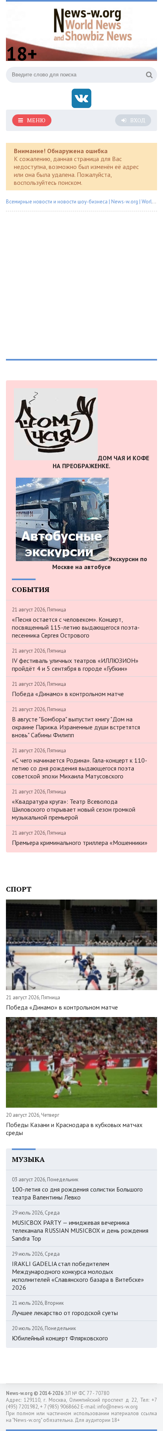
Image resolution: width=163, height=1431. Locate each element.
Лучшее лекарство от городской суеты (65, 1313)
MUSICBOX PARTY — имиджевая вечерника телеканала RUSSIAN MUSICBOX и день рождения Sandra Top (80, 1230)
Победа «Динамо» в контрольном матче (68, 694)
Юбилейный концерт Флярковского (60, 1338)
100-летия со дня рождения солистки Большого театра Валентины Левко (77, 1193)
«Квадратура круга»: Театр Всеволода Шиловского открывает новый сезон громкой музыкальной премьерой (73, 809)
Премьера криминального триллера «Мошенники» (80, 842)
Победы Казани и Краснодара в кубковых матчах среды (74, 1129)
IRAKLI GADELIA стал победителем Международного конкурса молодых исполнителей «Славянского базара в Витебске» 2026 (78, 1275)
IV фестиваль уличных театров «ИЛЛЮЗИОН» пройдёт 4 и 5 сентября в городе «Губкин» (75, 664)
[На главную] (93, 23)
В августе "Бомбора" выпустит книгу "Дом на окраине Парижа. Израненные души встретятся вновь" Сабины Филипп (76, 727)
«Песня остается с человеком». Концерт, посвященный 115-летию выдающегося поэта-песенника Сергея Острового (76, 627)
